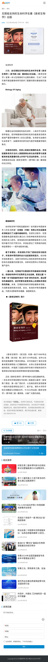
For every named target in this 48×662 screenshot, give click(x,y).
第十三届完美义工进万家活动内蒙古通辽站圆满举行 (31, 479)
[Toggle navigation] (44, 3)
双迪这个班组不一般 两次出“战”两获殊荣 (31, 519)
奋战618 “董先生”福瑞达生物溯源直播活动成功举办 (31, 544)
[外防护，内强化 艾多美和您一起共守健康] (9, 597)
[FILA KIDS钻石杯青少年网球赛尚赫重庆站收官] (9, 508)
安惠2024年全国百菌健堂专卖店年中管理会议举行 (31, 557)
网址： (7, 637)
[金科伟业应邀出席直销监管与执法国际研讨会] (9, 584)
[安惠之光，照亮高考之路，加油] (9, 571)
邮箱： (7, 631)
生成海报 (8, 430)
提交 (24, 647)
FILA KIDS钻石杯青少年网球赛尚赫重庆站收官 (31, 506)
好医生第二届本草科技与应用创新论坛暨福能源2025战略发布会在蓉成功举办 (32, 466)
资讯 (27, 22)
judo (3, 22)
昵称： (7, 626)
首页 (3, 9)
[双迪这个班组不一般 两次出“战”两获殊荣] (9, 521)
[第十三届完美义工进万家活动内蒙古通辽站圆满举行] (9, 481)
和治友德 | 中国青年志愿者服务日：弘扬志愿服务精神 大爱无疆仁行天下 (32, 531)
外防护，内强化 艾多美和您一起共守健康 (32, 595)
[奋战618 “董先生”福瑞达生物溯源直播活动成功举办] (9, 546)
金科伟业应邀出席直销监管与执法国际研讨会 (31, 582)
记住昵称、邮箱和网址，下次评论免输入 (19, 641)
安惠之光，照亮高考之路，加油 (31, 568)
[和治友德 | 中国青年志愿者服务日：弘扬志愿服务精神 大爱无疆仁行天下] (9, 533)
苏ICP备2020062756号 (33, 659)
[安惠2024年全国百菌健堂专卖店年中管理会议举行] (9, 559)
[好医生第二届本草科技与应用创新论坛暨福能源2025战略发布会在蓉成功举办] (9, 468)
